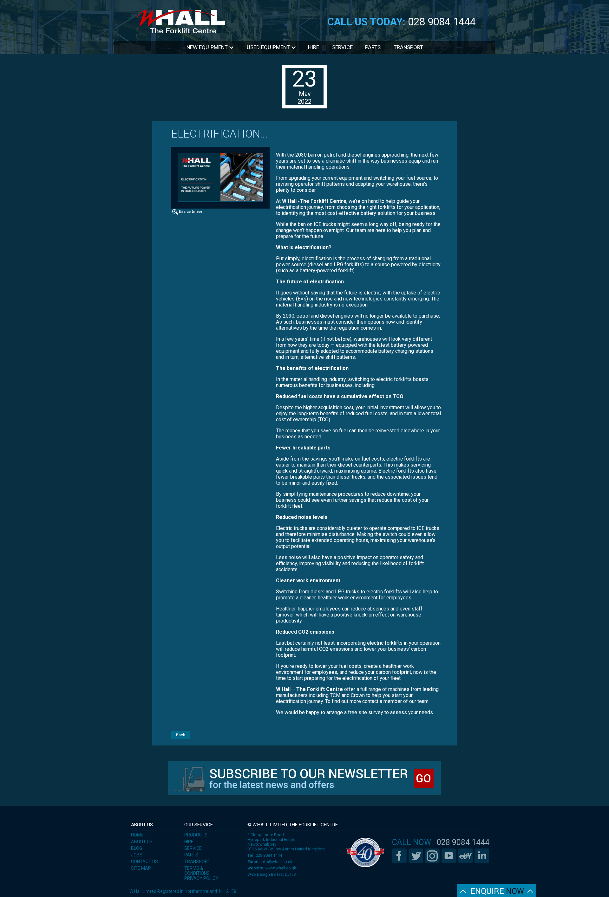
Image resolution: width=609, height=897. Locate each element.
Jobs (136, 854)
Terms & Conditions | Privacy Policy (201, 873)
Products (195, 834)
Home (137, 834)
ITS (293, 874)
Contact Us (144, 861)
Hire (313, 47)
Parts (373, 47)
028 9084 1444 (442, 22)
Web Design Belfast (265, 874)
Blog (136, 848)
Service (342, 47)
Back (180, 735)
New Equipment (208, 47)
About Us (142, 841)
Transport (408, 47)
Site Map (141, 868)
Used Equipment (269, 47)
